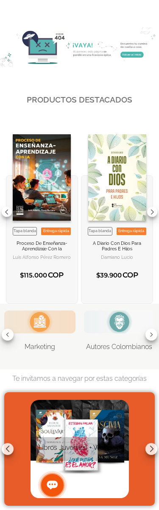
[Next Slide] (152, 212)
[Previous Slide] (7, 212)
